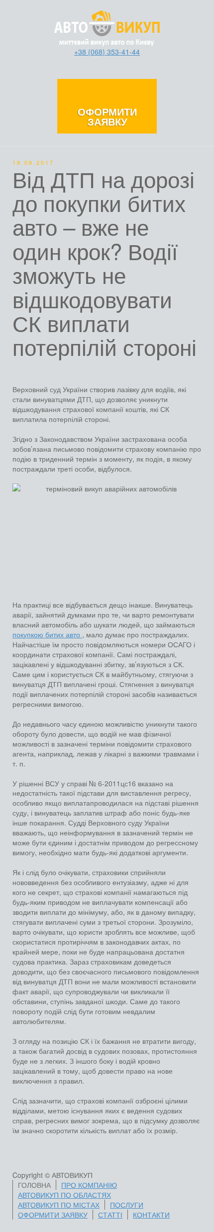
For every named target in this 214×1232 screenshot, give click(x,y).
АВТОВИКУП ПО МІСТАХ (59, 1205)
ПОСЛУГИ (126, 1205)
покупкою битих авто (47, 634)
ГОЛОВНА (34, 1185)
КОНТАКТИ (151, 1215)
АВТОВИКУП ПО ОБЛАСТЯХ (64, 1195)
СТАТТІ (110, 1215)
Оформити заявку (107, 116)
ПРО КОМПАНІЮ (89, 1185)
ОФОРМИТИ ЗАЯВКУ (53, 1215)
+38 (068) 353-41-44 (107, 52)
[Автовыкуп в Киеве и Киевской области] (107, 27)
